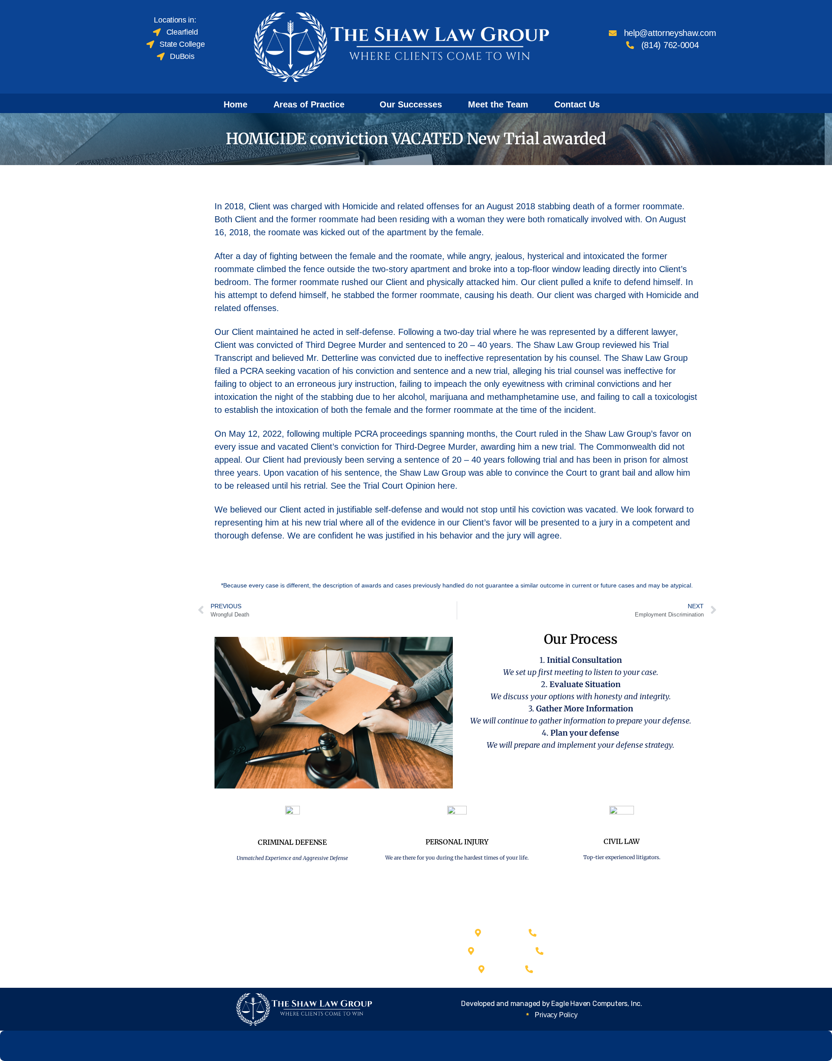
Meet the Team (498, 104)
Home (235, 104)
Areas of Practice (308, 104)
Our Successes (411, 104)
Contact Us (577, 104)
